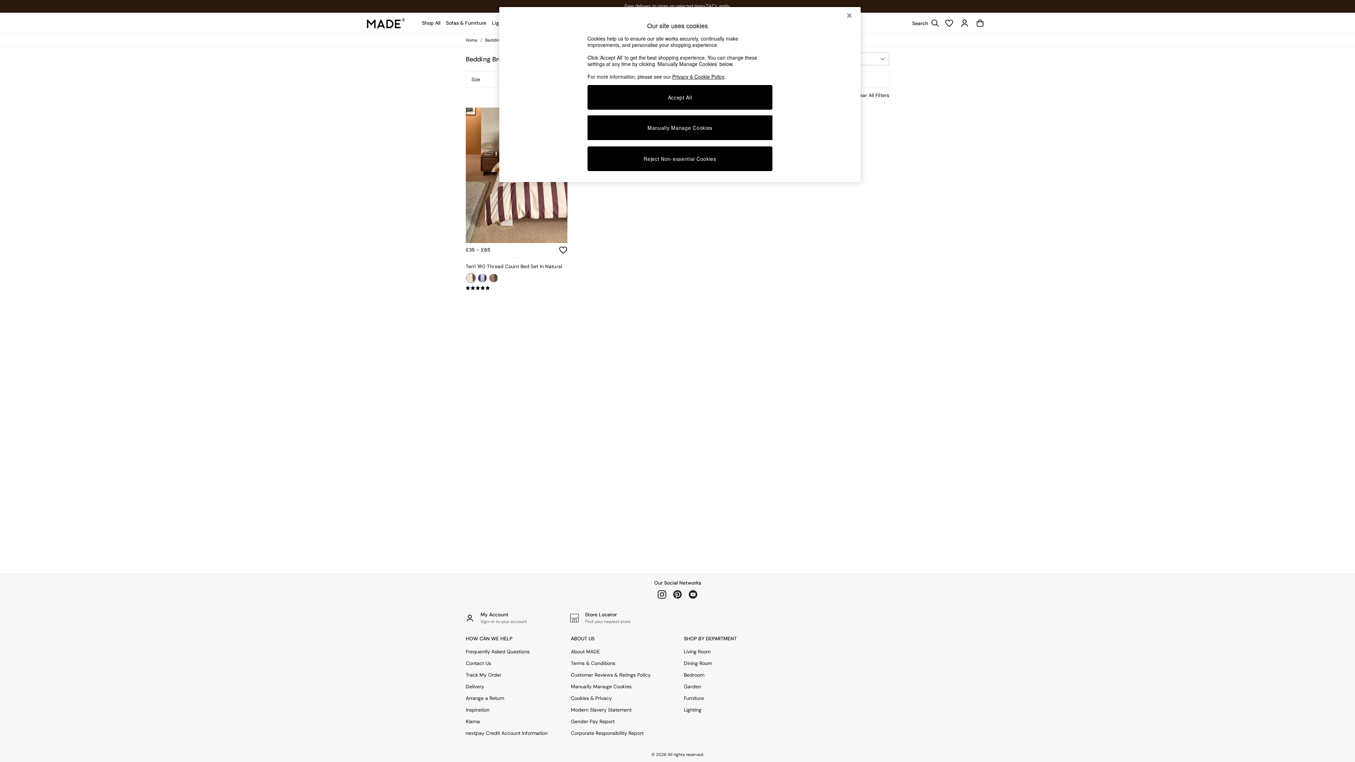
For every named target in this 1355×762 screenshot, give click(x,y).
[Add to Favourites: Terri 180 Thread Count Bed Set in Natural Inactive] (563, 250)
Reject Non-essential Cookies (680, 158)
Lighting (692, 710)
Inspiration (477, 710)
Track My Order (483, 675)
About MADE (585, 651)
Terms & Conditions (593, 663)
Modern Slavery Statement (601, 710)
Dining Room (698, 663)
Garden (692, 686)
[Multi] (482, 278)
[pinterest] (677, 594)
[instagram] (662, 594)
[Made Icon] (386, 23)
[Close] (849, 15)
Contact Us (478, 663)
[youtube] (693, 594)
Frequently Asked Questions (498, 651)
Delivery (475, 686)
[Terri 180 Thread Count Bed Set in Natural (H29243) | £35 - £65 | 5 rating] (516, 288)
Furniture (694, 698)
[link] (923, 23)
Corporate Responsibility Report (607, 733)
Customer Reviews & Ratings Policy (611, 675)
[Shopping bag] (980, 23)
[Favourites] (949, 23)
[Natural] (471, 278)
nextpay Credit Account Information (507, 733)
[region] (680, 94)
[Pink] (493, 278)
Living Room (697, 651)
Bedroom (694, 675)
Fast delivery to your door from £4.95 (677, 6)
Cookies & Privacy (591, 698)
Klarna (473, 721)
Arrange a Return (485, 698)
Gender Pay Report (593, 721)
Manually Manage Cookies (601, 686)
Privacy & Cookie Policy (698, 76)
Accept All (680, 97)
